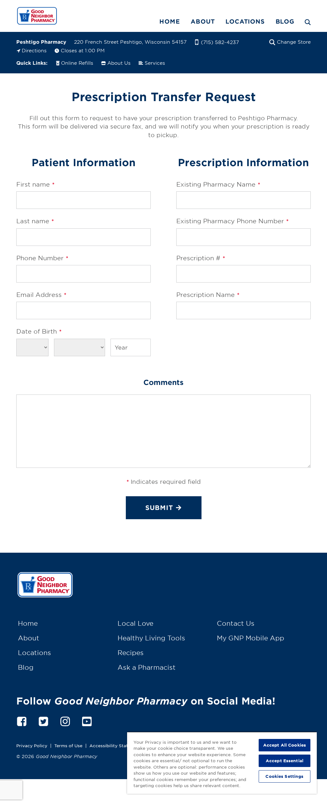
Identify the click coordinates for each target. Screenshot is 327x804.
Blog (285, 21)
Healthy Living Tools (151, 638)
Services (155, 63)
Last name (35, 221)
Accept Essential (284, 760)
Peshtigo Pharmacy (41, 42)
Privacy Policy (31, 745)
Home (169, 21)
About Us (119, 63)
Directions (34, 50)
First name (35, 184)
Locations (244, 21)
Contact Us (236, 623)
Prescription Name (207, 294)
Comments (163, 382)
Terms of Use (68, 745)
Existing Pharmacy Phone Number (232, 221)
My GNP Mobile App (250, 638)
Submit (159, 507)
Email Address (41, 294)
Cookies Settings (284, 776)
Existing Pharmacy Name (218, 184)
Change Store (294, 42)
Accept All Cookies (284, 745)
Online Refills (77, 63)
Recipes (131, 652)
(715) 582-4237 (220, 42)
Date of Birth (38, 331)
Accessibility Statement (115, 745)
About (203, 21)
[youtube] (86, 720)
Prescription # (200, 258)
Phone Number (42, 258)
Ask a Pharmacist (147, 667)
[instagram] (65, 720)
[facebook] (21, 720)
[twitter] (43, 720)
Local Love (135, 623)
